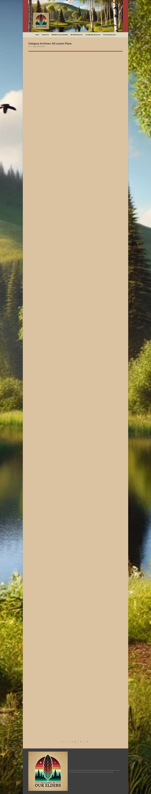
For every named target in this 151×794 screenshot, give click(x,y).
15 (87, 741)
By (34, 115)
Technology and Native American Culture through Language (52, 247)
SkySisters (34, 179)
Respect (33, 451)
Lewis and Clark (36, 112)
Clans (32, 588)
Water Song (34, 724)
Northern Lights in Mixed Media (42, 315)
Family (32, 519)
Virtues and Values (37, 383)
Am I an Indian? (36, 656)
